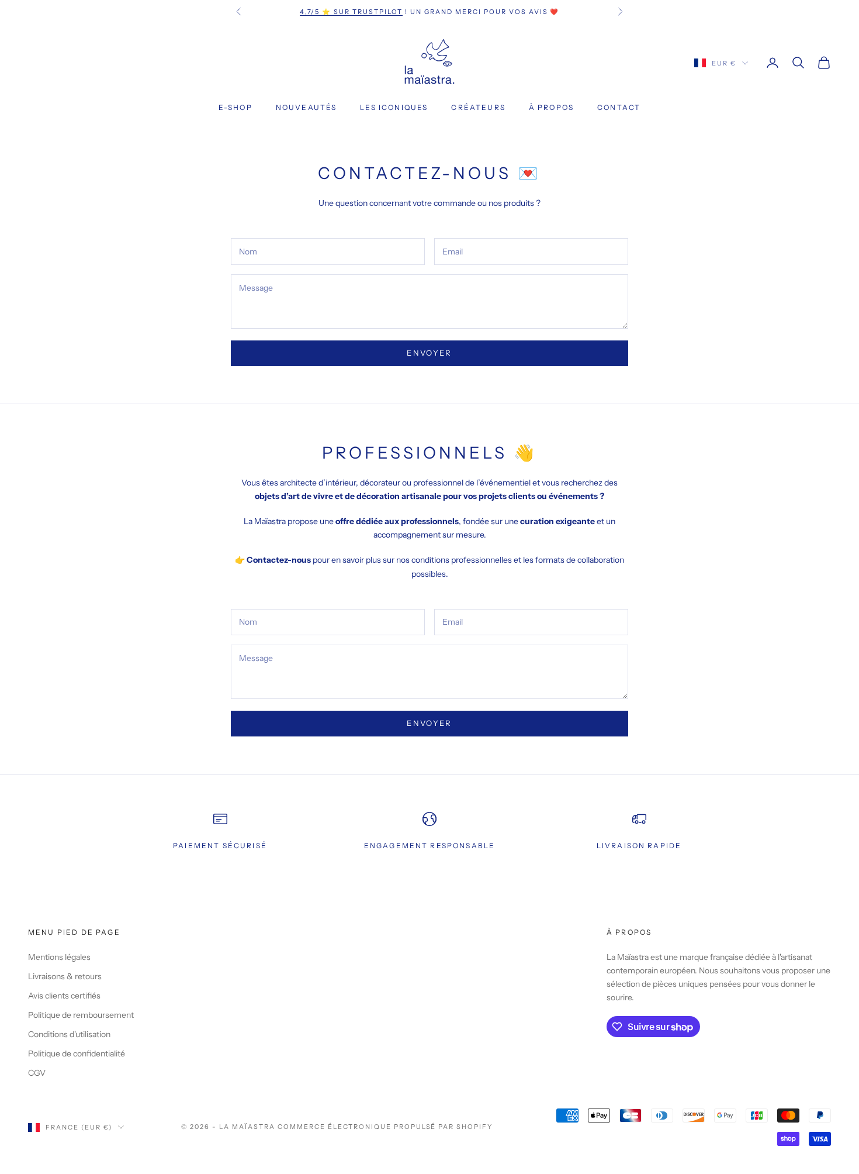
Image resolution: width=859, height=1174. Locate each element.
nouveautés (306, 107)
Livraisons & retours (65, 976)
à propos (551, 107)
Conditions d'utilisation (69, 1034)
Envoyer (429, 352)
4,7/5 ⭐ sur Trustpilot (351, 12)
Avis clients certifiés (64, 995)
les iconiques (394, 107)
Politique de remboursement (81, 1015)
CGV (37, 1073)
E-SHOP (235, 107)
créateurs (478, 107)
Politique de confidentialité (76, 1053)
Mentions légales (59, 957)
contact (618, 107)
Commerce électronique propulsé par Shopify (385, 1127)
